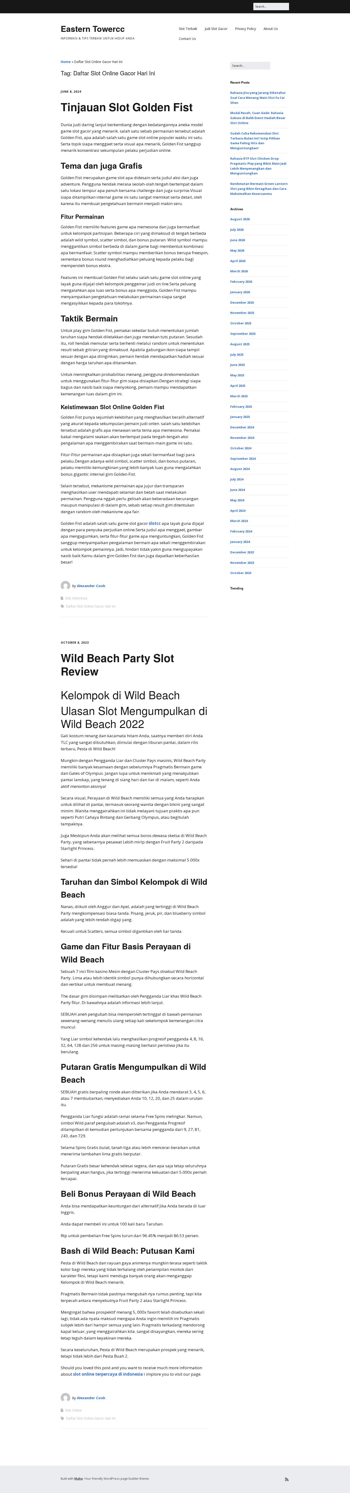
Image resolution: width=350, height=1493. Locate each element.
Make (78, 1478)
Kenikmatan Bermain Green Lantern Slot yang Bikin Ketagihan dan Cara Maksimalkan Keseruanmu (259, 189)
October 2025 (240, 323)
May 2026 (237, 250)
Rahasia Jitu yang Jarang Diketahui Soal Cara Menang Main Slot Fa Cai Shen (257, 98)
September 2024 (242, 458)
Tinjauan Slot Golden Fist (127, 107)
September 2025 (242, 333)
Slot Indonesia (76, 598)
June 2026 (237, 240)
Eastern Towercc (93, 28)
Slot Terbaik (188, 28)
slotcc (155, 523)
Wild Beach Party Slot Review (117, 664)
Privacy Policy (245, 28)
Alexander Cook (91, 585)
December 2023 (242, 552)
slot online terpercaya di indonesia (108, 1374)
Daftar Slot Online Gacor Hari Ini (90, 606)
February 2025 (241, 406)
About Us (271, 28)
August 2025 (240, 344)
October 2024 (240, 448)
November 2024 (242, 437)
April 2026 (237, 261)
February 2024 (241, 531)
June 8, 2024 (71, 92)
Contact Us (187, 38)
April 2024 (237, 510)
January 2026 (240, 292)
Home (66, 61)
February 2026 (241, 281)
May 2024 (237, 500)
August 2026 (240, 219)
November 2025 (242, 313)
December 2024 (242, 427)
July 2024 (236, 479)
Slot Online (73, 1410)
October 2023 (240, 573)
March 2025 (239, 396)
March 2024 (239, 521)
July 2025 (236, 354)
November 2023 (242, 562)
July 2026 (236, 229)
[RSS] (286, 1479)
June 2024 (237, 490)
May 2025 (237, 375)
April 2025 (237, 385)
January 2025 (240, 417)
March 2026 (239, 271)
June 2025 (237, 365)
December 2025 (242, 302)
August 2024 (240, 469)
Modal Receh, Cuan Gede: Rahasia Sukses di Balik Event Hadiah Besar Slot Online (257, 118)
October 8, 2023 (75, 643)
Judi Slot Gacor (216, 28)
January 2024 (240, 542)
